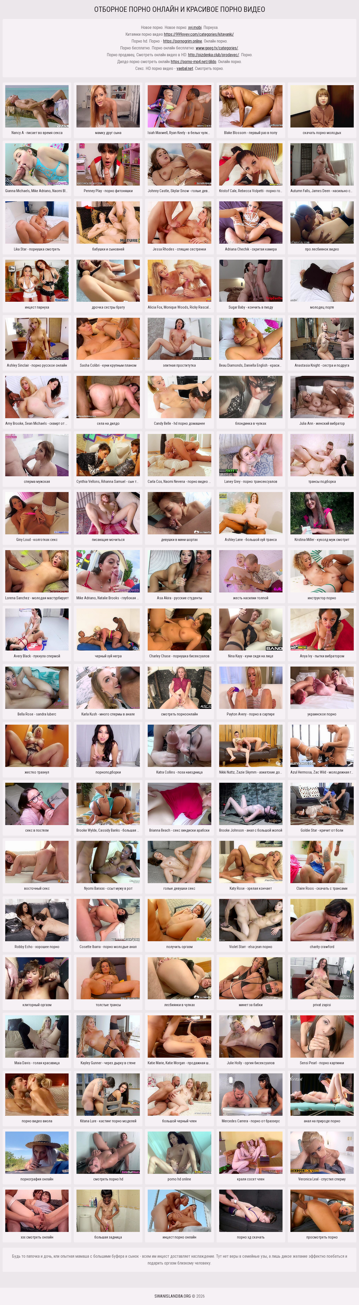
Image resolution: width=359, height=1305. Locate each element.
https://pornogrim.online (182, 41)
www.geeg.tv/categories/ (217, 47)
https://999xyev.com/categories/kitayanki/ (199, 34)
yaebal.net (185, 68)
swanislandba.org (173, 1296)
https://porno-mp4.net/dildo (193, 61)
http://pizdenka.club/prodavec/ (213, 54)
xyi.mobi (195, 27)
